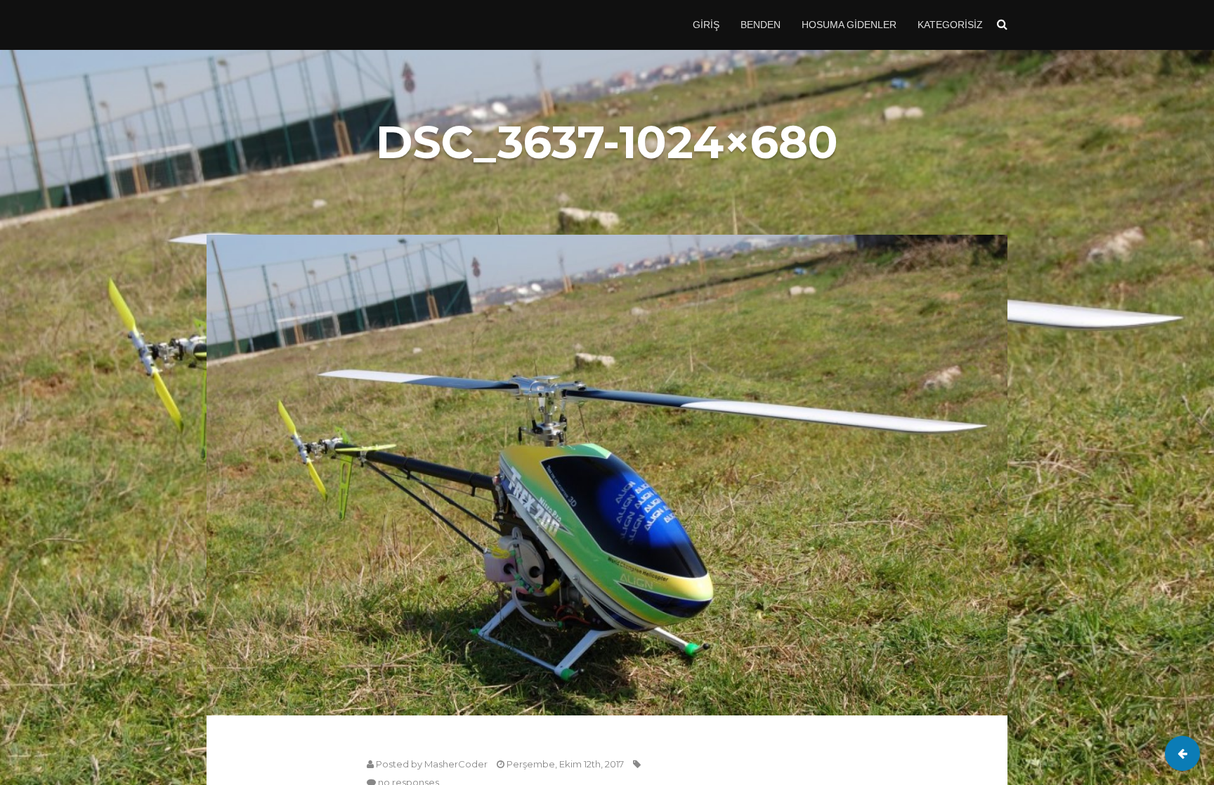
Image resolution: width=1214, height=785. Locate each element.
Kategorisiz (950, 24)
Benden (760, 24)
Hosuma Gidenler (849, 24)
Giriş (706, 24)
